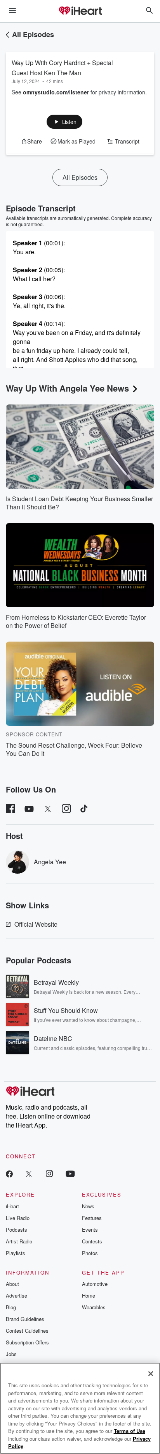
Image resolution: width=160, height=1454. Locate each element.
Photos (90, 1253)
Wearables (94, 1307)
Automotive (95, 1283)
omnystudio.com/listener (56, 92)
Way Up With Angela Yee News (67, 388)
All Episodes (33, 34)
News (88, 1206)
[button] (65, 122)
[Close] (150, 1373)
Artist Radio (19, 1241)
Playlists (15, 1253)
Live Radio (18, 1218)
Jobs (11, 1354)
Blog (11, 1307)
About (12, 1283)
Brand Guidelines (25, 1319)
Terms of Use (129, 1430)
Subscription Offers (27, 1342)
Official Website (35, 924)
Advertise (16, 1295)
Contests (92, 1241)
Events (90, 1229)
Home (88, 1295)
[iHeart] (80, 11)
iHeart (12, 1206)
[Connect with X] (29, 1173)
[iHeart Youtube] (70, 1173)
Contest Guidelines (27, 1330)
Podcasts (16, 1229)
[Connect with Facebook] (9, 1173)
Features (92, 1218)
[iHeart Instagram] (49, 1173)
